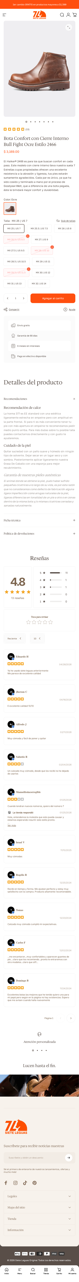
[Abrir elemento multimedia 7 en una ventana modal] (68, 27)
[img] (14, 129)
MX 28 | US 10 (42, 250)
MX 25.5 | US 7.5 (39, 228)
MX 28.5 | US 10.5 (16, 261)
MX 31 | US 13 (14, 283)
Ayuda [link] (72, 309)
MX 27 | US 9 (41, 239)
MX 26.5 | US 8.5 (16, 239)
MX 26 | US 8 (64, 228)
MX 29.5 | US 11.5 (16, 272)
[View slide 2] (37, 1050)
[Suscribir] (68, 1157)
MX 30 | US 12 (43, 272)
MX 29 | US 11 (43, 261)
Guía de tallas (68, 220)
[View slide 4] (46, 1050)
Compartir (14, 309)
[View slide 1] (33, 1050)
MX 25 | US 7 (13, 228)
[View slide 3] (42, 1050)
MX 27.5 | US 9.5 (15, 250)
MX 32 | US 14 (39, 283)
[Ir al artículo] (26, 122)
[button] (54, 573)
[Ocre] (10, 208)
